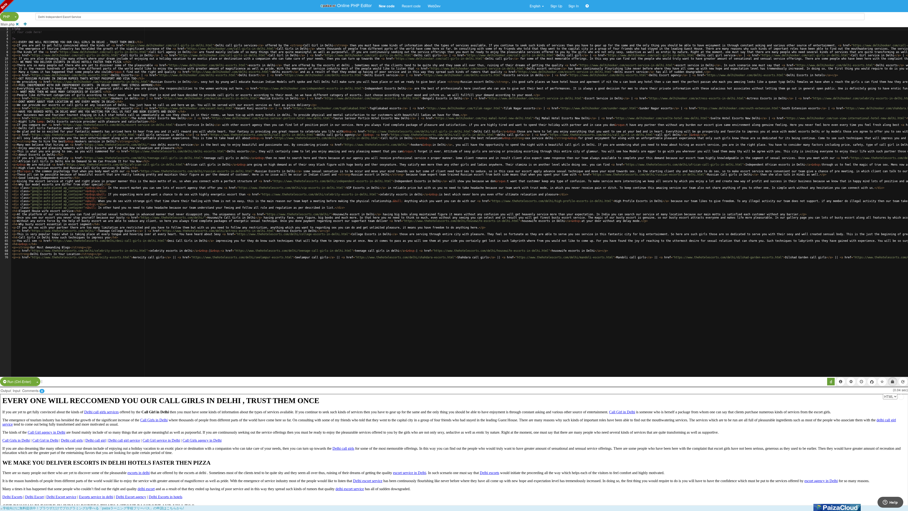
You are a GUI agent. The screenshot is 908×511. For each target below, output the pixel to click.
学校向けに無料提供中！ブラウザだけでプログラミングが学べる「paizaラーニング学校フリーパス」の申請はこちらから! (93, 508)
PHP (6, 16)
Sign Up (556, 6)
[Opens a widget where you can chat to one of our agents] (890, 503)
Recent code (411, 6)
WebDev (434, 6)
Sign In (573, 6)
